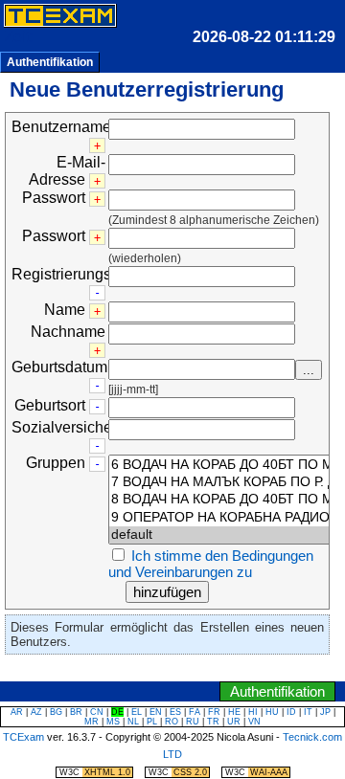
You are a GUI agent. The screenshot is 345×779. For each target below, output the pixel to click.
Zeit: (19, 37)
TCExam (23, 737)
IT (308, 712)
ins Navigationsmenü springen (206, 671)
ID (291, 712)
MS (113, 721)
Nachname (68, 331)
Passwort (53, 197)
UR (234, 721)
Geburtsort (49, 405)
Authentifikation (50, 62)
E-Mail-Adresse (67, 171)
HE (234, 712)
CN (97, 712)
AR (17, 712)
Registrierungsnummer (89, 274)
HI (253, 712)
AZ (36, 712)
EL (136, 712)
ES (175, 712)
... (308, 370)
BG (56, 712)
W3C (94, 772)
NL (133, 721)
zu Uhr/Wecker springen (133, 671)
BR (76, 712)
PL (152, 721)
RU (192, 721)
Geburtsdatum (59, 367)
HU (272, 712)
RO (171, 721)
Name (64, 309)
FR (214, 712)
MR (91, 721)
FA (194, 712)
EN (156, 712)
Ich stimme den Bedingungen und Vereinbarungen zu (210, 563)
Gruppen (55, 463)
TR (213, 721)
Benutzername (61, 127)
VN (254, 721)
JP (325, 712)
